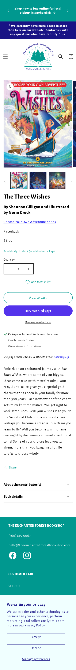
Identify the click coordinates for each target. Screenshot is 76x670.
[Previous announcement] (8, 10)
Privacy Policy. (35, 625)
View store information (24, 346)
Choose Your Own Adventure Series (30, 222)
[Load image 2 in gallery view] (38, 180)
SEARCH (14, 586)
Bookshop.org (61, 357)
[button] (5, 56)
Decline (36, 648)
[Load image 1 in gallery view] (19, 180)
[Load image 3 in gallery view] (57, 180)
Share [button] (13, 467)
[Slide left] (4, 181)
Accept (36, 637)
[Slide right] (71, 181)
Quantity (9, 259)
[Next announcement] (68, 10)
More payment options (38, 322)
